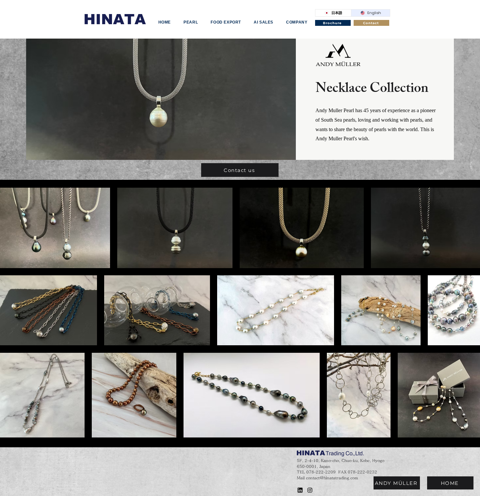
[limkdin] (300, 490)
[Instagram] (310, 490)
